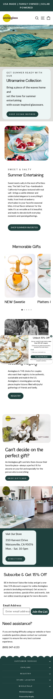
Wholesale (26, 686)
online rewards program (18, 596)
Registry (25, 674)
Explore (26, 667)
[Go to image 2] (24, 309)
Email (32, 349)
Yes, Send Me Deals (41, 356)
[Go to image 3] (26, 309)
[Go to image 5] (31, 309)
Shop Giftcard (17, 478)
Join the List (40, 611)
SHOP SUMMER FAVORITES (24, 227)
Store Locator (26, 680)
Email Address (12, 605)
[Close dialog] (51, 336)
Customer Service (26, 661)
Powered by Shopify (26, 696)
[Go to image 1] (22, 309)
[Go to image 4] (28, 309)
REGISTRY (16, 396)
